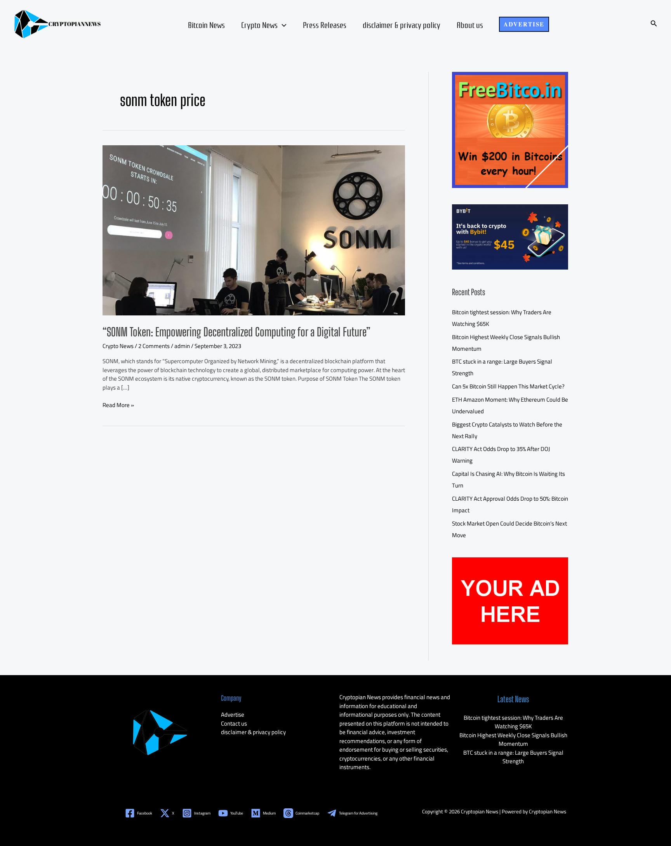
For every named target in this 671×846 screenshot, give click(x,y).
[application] (282, 24)
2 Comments (154, 346)
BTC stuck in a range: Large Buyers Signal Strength (513, 757)
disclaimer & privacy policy (401, 24)
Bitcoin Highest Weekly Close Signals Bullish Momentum (513, 739)
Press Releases (324, 24)
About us (470, 24)
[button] (524, 24)
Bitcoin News (206, 24)
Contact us (234, 723)
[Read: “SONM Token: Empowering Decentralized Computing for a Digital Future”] (254, 229)
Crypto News (259, 24)
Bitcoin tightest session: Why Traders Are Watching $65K (513, 722)
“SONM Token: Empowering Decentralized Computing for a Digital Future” (236, 332)
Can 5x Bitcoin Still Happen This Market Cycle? (508, 386)
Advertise (232, 714)
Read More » (118, 405)
